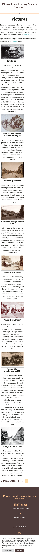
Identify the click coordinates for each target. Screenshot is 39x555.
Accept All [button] (19, 551)
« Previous (8, 481)
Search (15, 41)
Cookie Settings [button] (8, 551)
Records (26, 35)
